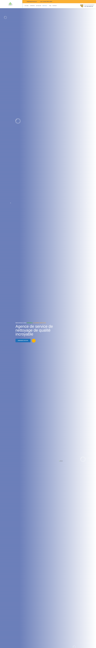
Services (44, 5)
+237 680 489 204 (88, 6)
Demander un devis (23, 340)
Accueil (27, 5)
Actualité (38, 5)
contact (54, 5)
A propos (32, 5)
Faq (50, 5)
